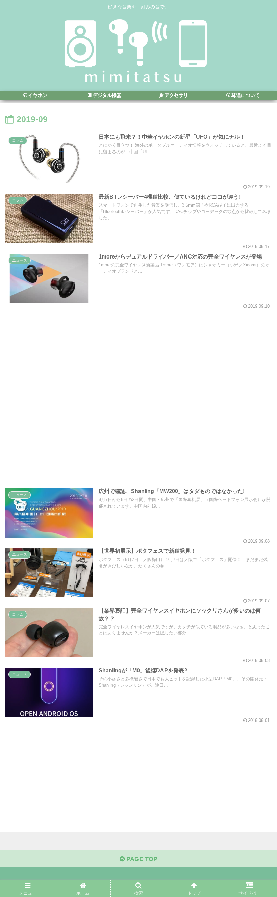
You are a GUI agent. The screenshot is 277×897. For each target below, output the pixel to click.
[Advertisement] (138, 392)
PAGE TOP (141, 858)
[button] (256, 673)
